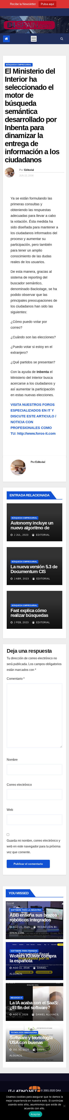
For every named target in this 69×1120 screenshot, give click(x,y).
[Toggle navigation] (33, 39)
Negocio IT (16, 998)
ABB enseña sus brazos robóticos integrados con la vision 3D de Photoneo (33, 922)
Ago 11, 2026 (21, 968)
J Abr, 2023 (21, 578)
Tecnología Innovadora (24, 1033)
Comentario (16, 678)
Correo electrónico (19, 784)
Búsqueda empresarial (18, 65)
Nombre (12, 759)
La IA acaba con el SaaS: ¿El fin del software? (34, 1005)
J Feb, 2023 (21, 622)
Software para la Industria (26, 910)
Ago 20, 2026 (21, 927)
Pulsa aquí (47, 4)
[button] (62, 39)
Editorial (29, 169)
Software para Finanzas (24, 951)
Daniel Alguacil (47, 1014)
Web (10, 809)
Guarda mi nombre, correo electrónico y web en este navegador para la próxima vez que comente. (33, 846)
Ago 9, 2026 (20, 1014)
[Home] (6, 38)
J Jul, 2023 (21, 535)
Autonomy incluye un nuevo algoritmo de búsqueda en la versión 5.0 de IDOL (34, 530)
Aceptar (35, 1114)
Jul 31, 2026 (21, 1049)
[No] (64, 1106)
